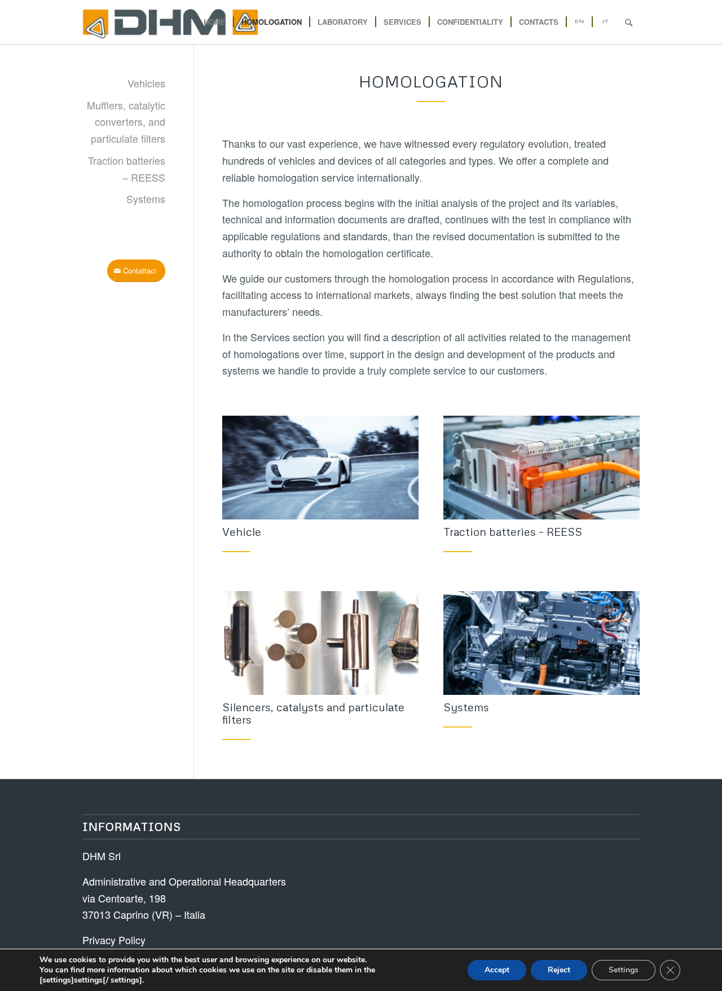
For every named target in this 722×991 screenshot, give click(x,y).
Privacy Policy (114, 939)
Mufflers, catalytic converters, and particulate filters (126, 122)
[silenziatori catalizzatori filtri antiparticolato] (320, 643)
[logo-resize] (170, 22)
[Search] (629, 22)
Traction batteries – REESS (512, 531)
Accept (497, 969)
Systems (145, 198)
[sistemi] (541, 643)
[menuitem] (214, 22)
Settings (624, 969)
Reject (559, 969)
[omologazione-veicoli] (320, 467)
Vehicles (146, 83)
